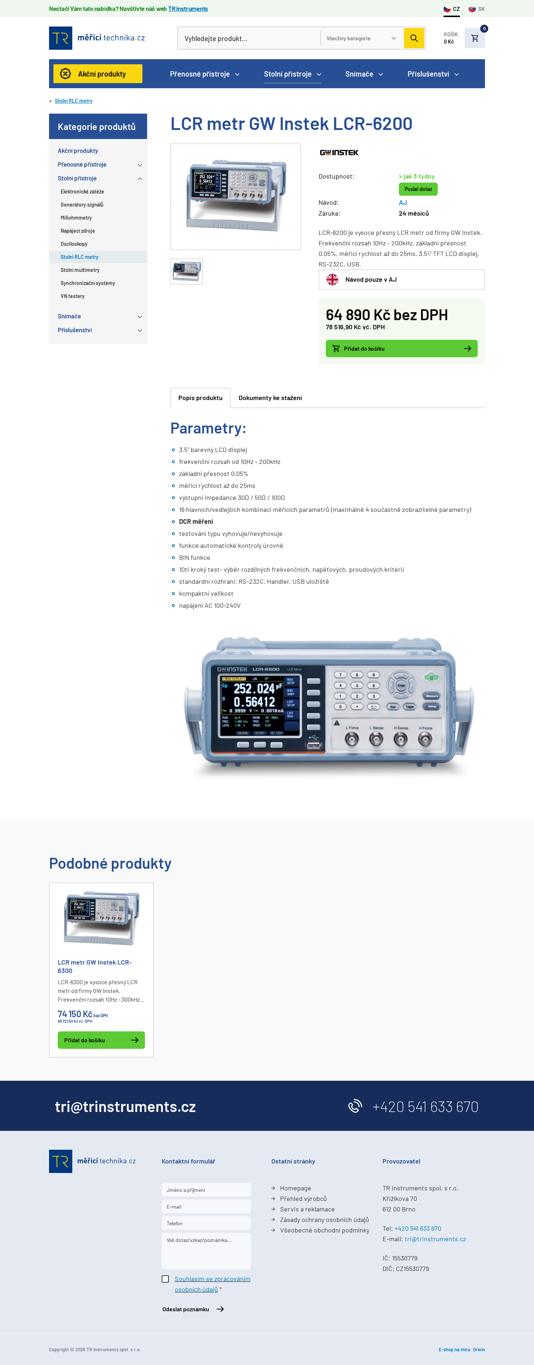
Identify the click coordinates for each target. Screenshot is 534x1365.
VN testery (73, 296)
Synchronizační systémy (88, 283)
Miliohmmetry (76, 218)
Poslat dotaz (418, 189)
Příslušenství (428, 73)
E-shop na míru (454, 1349)
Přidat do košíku (364, 348)
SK (481, 8)
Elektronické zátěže (82, 191)
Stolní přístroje (288, 73)
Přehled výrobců (303, 1198)
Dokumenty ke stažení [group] (270, 398)
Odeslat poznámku (185, 1308)
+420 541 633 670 (425, 1106)
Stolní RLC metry (74, 101)
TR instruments (188, 8)
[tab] (186, 271)
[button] (464, 38)
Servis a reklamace (307, 1209)
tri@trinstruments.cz (435, 1239)
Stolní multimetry (80, 270)
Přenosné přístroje (200, 73)
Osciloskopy (74, 244)
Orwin (479, 1349)
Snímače (359, 73)
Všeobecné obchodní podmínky (324, 1230)
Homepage (295, 1188)
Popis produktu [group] (200, 398)
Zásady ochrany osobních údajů (324, 1219)
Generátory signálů (82, 204)
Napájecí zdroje (78, 231)
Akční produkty (102, 73)
